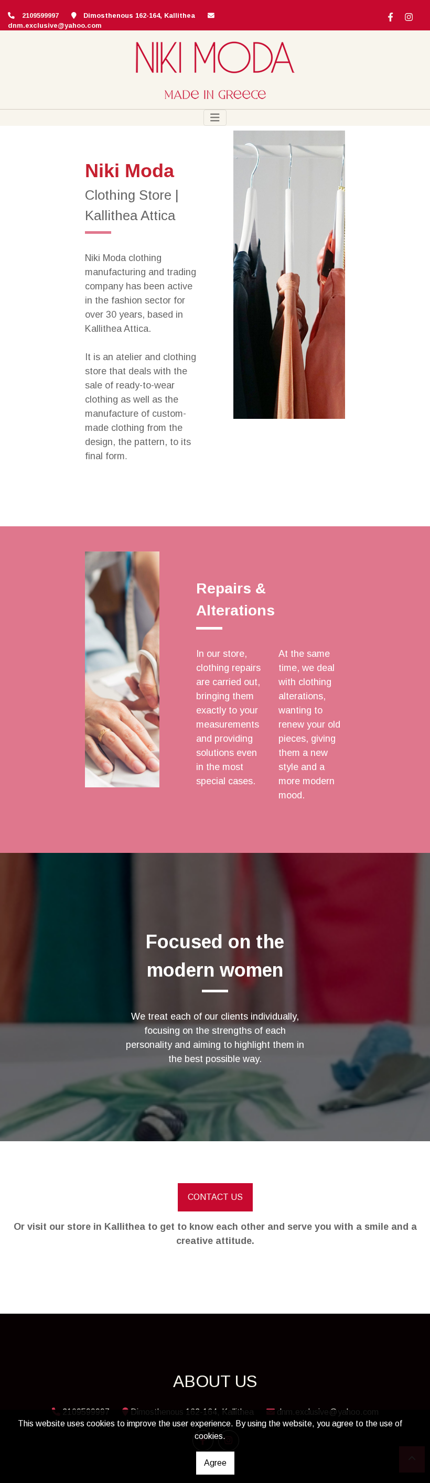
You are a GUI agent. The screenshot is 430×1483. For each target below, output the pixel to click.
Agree (215, 1462)
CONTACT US (215, 1197)
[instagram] (407, 16)
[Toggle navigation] (215, 118)
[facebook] (389, 16)
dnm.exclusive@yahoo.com (55, 25)
